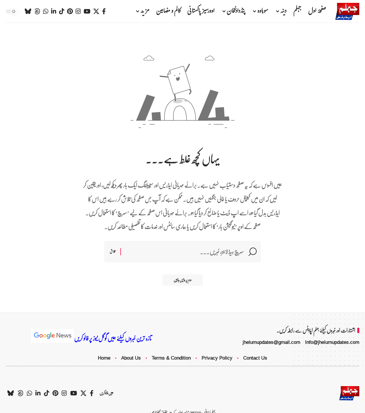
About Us (131, 358)
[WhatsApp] (46, 11)
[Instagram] (78, 11)
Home (104, 358)
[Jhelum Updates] (347, 11)
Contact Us (255, 358)
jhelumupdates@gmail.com (271, 342)
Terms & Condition (171, 358)
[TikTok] (62, 11)
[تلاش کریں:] (184, 252)
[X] (96, 11)
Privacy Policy (217, 358)
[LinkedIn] (54, 11)
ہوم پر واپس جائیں (183, 280)
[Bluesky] (28, 11)
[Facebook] (104, 11)
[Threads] (37, 11)
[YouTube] (87, 11)
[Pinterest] (70, 11)
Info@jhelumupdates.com (332, 342)
